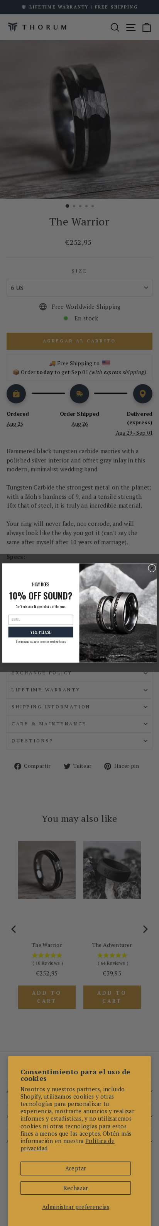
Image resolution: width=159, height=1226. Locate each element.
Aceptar (75, 1168)
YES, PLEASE (40, 632)
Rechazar (75, 1188)
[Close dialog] (152, 568)
